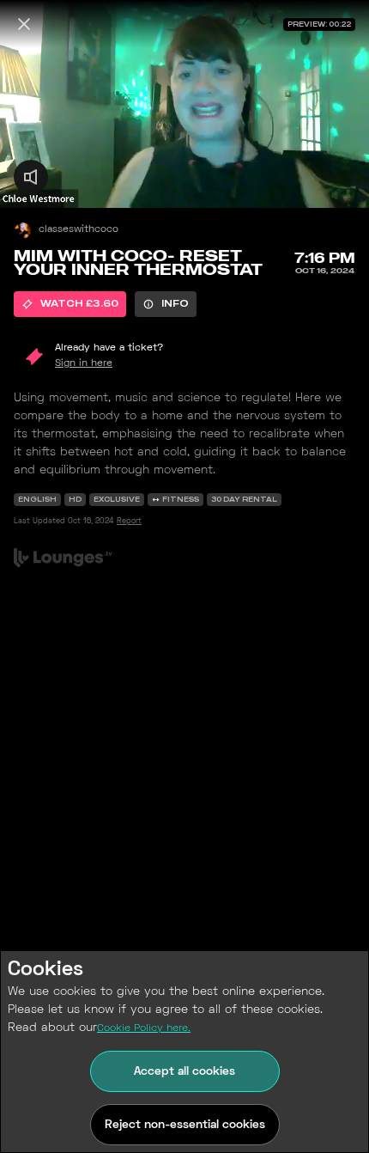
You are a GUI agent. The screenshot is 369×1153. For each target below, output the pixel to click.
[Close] (24, 24)
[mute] (31, 177)
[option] (70, 304)
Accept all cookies (184, 1071)
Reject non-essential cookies (185, 1125)
